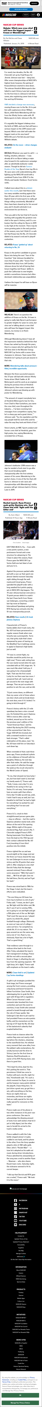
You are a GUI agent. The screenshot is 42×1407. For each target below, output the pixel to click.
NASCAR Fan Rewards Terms (21, 1329)
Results (34, 3)
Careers (21, 1273)
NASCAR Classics (21, 1304)
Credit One (21, 1363)
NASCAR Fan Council (21, 1326)
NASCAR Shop (21, 1307)
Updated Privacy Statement (21, 1242)
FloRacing (21, 1352)
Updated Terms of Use (21, 1239)
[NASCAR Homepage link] (21, 1187)
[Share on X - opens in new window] (35, 33)
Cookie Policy (22, 1380)
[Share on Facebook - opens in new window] (35, 29)
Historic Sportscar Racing (21, 1366)
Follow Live (21, 1301)
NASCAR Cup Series (13, 25)
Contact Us (21, 1236)
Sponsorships (21, 1282)
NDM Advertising (21, 1279)
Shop (33, 14)
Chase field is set (19, 973)
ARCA (21, 1349)
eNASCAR (21, 1354)
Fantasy (21, 1292)
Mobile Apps (21, 1298)
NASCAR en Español (21, 1343)
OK (20, 1395)
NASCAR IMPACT (21, 1318)
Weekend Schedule (21, 9)
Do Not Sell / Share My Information (21, 1259)
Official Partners (21, 1276)
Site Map (21, 1250)
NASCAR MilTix (21, 1320)
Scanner (21, 1295)
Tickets (26, 14)
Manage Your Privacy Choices (20, 1403)
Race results (20, 617)
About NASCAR (21, 1270)
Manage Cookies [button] (21, 1253)
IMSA (21, 1346)
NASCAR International (21, 1357)
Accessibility (21, 1245)
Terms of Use (6, 1382)
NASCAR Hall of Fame (21, 1360)
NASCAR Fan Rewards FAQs (21, 1332)
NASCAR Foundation (21, 1323)
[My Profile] (38, 15)
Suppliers (21, 1248)
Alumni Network (21, 1369)
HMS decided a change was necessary (19, 104)
